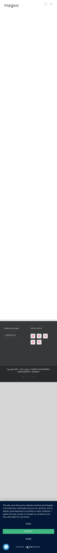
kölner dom (17, 270)
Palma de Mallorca (13, 188)
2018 (10, 195)
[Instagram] (33, 336)
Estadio (12, 46)
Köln (35, 53)
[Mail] (45, 336)
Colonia (38, 46)
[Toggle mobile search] (45, 4)
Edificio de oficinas (39, 188)
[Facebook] (39, 336)
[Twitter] (33, 342)
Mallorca (11, 198)
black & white (38, 128)
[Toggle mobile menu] (51, 4)
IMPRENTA (11, 335)
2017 (10, 50)
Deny (28, 524)
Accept (28, 531)
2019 (35, 126)
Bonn (35, 201)
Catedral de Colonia (15, 258)
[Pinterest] (39, 342)
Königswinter (38, 131)
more (29, 539)
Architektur (17, 50)
